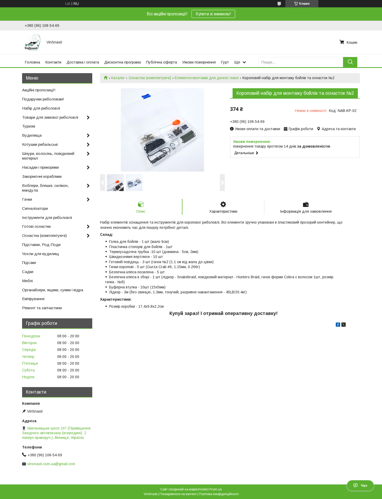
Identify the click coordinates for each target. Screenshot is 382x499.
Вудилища (32, 135)
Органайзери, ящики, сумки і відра (52, 290)
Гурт (225, 62)
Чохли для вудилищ (40, 253)
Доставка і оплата (83, 62)
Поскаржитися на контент (178, 494)
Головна (32, 62)
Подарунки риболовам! (43, 99)
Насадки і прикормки (40, 167)
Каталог (118, 78)
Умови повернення (199, 62)
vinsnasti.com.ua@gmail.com (51, 464)
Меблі (27, 281)
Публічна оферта (161, 62)
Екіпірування (33, 298)
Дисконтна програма (122, 62)
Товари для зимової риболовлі (50, 117)
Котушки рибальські (40, 144)
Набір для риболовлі (41, 108)
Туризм (28, 126)
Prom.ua (215, 489)
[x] (343, 325)
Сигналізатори (35, 208)
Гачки (27, 199)
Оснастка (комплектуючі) (150, 78)
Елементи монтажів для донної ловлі (207, 78)
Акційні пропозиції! (39, 90)
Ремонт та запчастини (42, 308)
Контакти (53, 62)
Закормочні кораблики (42, 176)
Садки (27, 271)
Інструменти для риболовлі (47, 217)
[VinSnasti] (32, 42)
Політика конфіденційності (219, 494)
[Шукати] (350, 62)
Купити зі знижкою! (213, 14)
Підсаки (29, 262)
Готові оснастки (36, 226)
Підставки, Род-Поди (41, 244)
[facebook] (338, 325)
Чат (364, 485)
